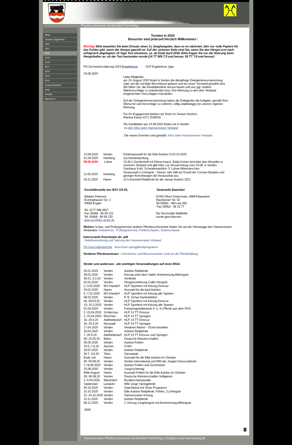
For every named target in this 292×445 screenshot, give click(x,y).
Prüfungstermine (126, 230)
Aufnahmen (106, 230)
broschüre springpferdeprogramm (136, 247)
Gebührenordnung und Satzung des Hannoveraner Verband (122, 240)
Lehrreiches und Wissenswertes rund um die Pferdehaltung (159, 253)
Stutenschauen (170, 230)
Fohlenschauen (149, 230)
